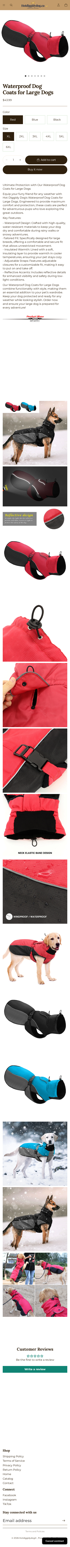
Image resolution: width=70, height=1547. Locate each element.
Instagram (10, 1499)
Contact (8, 1483)
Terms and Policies (35, 1531)
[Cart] (66, 5)
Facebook (9, 1495)
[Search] (11, 5)
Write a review (35, 1369)
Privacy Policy (12, 1465)
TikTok (7, 1504)
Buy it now (35, 169)
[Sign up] (63, 1520)
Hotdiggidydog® (28, 1538)
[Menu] (4, 5)
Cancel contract (55, 1541)
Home (7, 1474)
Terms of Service (14, 1460)
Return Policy (12, 1469)
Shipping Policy (13, 1456)
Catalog (8, 1478)
